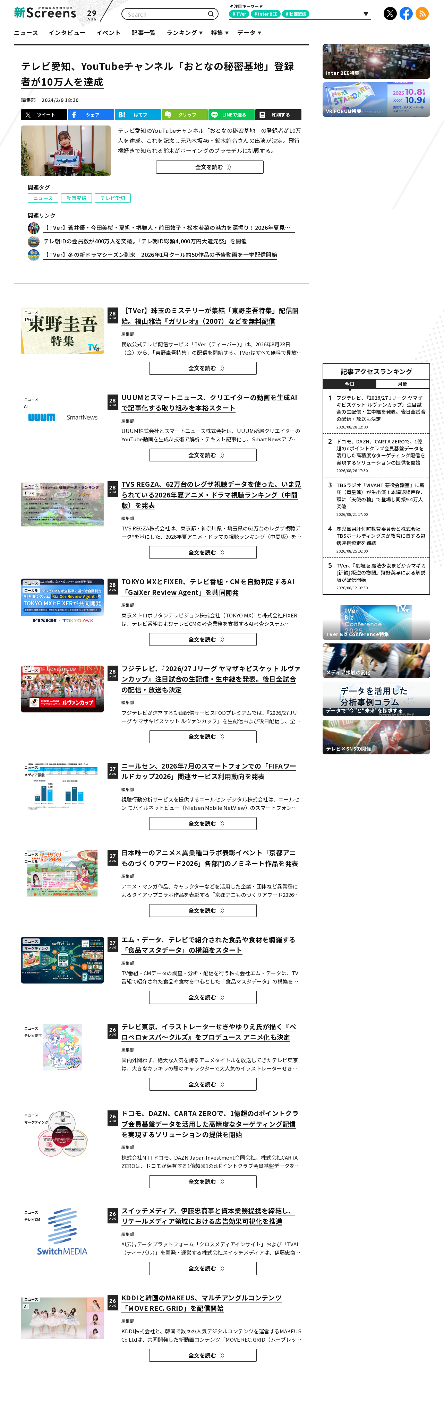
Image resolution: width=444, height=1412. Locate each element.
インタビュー (67, 32)
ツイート (46, 114)
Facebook (406, 13)
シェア (93, 114)
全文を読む (209, 167)
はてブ (140, 114)
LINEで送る (234, 114)
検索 (211, 14)
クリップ (187, 114)
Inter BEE (267, 14)
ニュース (26, 32)
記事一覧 (143, 32)
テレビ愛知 (112, 197)
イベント (108, 32)
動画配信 (297, 14)
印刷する (281, 114)
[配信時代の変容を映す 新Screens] (45, 14)
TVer (241, 14)
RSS (422, 13)
